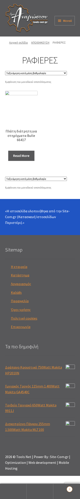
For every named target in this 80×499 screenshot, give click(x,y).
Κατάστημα (20, 275)
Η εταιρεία (19, 266)
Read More (21, 155)
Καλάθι (16, 292)
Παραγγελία (20, 301)
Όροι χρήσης (21, 309)
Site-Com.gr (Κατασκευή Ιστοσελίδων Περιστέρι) (37, 217)
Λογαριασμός (21, 284)
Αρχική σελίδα (18, 43)
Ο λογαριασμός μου (13, 491)
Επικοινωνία (20, 327)
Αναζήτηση (40, 491)
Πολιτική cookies (24, 318)
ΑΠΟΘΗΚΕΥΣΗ (40, 43)
